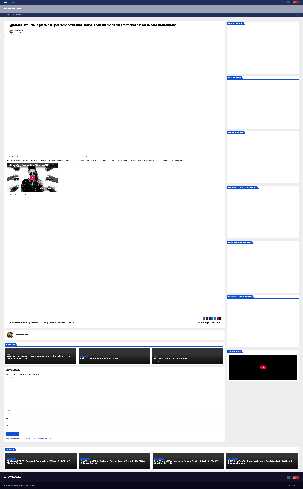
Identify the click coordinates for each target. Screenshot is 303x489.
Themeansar (31, 485)
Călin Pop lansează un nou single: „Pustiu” (99, 358)
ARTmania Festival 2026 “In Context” (171, 358)
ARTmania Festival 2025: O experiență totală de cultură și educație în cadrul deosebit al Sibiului (41, 323)
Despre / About (18, 14)
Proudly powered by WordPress (11, 485)
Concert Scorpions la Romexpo (209, 323)
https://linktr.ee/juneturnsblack (20, 194)
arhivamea (20, 30)
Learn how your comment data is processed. (40, 438)
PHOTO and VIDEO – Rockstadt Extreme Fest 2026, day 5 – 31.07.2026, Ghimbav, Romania (38, 462)
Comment (9, 378)
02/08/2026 (11, 466)
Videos (86, 356)
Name (8, 410)
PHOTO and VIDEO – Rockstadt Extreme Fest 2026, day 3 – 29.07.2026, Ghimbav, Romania (186, 462)
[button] (294, 14)
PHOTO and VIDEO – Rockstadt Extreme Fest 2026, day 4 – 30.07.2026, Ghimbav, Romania (112, 462)
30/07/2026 (158, 466)
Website (8, 426)
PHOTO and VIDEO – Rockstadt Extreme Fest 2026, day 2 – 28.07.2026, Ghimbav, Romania (260, 462)
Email (8, 418)
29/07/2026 (232, 466)
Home (7, 14)
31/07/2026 (84, 466)
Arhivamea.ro (12, 8)
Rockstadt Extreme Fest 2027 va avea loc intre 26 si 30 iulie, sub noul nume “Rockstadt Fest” (38, 357)
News (8, 354)
